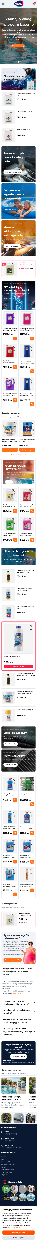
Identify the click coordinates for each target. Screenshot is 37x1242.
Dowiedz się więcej (15, 861)
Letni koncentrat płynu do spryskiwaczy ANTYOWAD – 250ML (26, 885)
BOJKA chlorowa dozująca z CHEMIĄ (27, 440)
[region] (18, 1224)
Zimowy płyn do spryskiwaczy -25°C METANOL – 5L (26, 856)
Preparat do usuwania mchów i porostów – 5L (25, 264)
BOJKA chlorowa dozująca (25, 709)
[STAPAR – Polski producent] (18, 4)
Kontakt (3, 1167)
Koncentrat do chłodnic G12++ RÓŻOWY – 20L (27, 329)
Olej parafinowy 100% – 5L (25, 111)
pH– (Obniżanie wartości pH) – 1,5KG (26, 607)
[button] (11, 454)
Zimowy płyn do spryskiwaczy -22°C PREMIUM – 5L (9, 885)
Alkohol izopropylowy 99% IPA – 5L (26, 94)
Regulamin (4, 1175)
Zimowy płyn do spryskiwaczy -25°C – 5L (9, 856)
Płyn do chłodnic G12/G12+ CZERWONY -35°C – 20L (9, 362)
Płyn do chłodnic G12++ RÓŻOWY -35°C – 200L (27, 395)
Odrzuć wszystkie (18, 1238)
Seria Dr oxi (9, 482)
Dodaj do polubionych (14, 314)
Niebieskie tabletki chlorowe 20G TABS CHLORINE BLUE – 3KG (25, 693)
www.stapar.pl (17, 993)
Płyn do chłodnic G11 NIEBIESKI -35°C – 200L (27, 362)
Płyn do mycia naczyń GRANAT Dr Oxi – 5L (26, 506)
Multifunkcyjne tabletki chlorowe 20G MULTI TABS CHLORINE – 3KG (9, 441)
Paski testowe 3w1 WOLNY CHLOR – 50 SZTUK (25, 589)
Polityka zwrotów (6, 1172)
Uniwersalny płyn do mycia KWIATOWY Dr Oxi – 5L (26, 535)
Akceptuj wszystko (18, 1232)
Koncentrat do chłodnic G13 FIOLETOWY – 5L (10, 395)
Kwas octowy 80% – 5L (24, 129)
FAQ (2, 1159)
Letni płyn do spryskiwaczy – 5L (8, 795)
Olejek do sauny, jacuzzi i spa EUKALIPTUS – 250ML (25, 571)
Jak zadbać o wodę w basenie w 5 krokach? (11, 1098)
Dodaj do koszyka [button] (15, 338)
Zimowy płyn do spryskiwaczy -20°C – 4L (26, 828)
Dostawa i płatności (7, 1162)
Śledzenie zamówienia (8, 1164)
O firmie (3, 1157)
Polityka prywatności (13, 1227)
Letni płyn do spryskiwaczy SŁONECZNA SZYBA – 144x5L (26, 795)
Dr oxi (25, 922)
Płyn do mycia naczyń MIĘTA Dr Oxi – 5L (9, 534)
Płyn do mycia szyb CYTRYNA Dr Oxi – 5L (9, 506)
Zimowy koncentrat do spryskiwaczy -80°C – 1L (9, 828)
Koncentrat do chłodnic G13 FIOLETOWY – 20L (10, 329)
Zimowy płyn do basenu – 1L (12, 656)
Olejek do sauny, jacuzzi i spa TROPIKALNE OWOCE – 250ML (26, 674)
